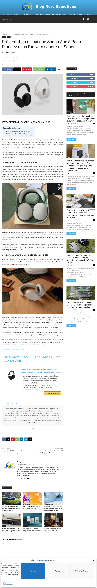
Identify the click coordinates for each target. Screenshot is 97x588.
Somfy (68, 157)
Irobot (68, 113)
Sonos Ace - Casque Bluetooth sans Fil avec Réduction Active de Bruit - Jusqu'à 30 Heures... (41, 370)
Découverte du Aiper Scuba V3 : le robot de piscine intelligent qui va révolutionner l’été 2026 (53, 508)
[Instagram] (8, 403)
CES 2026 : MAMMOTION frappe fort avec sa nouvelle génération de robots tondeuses (11, 508)
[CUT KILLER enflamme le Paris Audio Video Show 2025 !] (32, 498)
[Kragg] (3, 53)
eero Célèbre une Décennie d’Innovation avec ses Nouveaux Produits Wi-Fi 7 (32, 530)
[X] (88, 19)
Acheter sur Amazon (53, 393)
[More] (59, 69)
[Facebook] (83, 19)
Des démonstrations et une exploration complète (19, 135)
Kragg (7, 52)
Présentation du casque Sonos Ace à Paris (17, 131)
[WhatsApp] (17, 439)
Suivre (92, 78)
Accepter (33, 571)
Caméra (69, 207)
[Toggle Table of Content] (31, 128)
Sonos (8, 37)
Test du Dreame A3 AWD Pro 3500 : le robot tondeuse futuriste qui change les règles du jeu (79, 259)
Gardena (69, 299)
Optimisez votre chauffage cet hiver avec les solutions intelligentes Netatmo (52, 530)
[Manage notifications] (4, 583)
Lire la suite (71, 139)
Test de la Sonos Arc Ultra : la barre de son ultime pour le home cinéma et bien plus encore (11, 530)
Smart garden (70, 252)
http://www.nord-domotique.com (25, 464)
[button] (93, 560)
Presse (9, 34)
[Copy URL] (30, 439)
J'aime (92, 74)
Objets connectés (48, 504)
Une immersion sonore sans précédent (16, 133)
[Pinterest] (13, 439)
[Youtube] (16, 403)
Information (26, 504)
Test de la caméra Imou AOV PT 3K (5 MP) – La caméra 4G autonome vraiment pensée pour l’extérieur (80, 214)
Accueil (4, 34)
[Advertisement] (24, 28)
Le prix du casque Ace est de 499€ (13, 350)
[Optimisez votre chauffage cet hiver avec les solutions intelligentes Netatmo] (53, 520)
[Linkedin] (21, 439)
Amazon (25, 525)
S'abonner (91, 86)
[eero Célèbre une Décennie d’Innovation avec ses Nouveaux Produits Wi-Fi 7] (32, 520)
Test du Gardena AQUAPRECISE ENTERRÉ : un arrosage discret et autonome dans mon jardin (80, 304)
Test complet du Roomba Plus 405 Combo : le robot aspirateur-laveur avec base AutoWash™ (80, 118)
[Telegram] (26, 439)
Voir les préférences (82, 571)
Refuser (57, 571)
